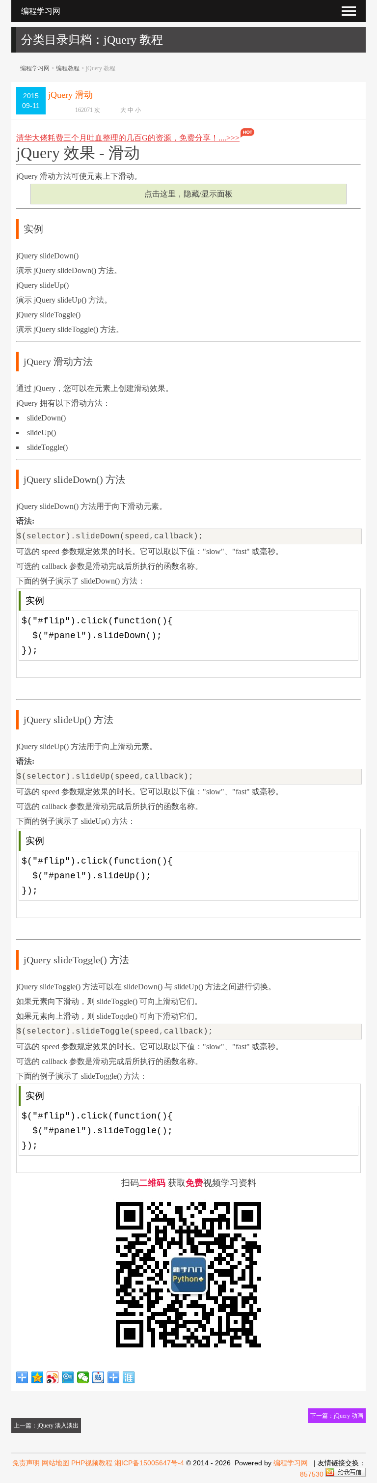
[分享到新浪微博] (53, 1377)
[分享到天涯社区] (129, 1377)
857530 (311, 1474)
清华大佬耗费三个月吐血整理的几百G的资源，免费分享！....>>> (128, 138)
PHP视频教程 (91, 1463)
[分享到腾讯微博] (68, 1377)
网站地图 (55, 1463)
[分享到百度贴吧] (98, 1377)
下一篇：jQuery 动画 (336, 1415)
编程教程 (68, 68)
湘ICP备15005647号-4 (149, 1463)
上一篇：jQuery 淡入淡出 (46, 1425)
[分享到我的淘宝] (114, 1377)
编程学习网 (35, 68)
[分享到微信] (83, 1377)
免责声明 (26, 1463)
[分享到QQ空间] (37, 1377)
